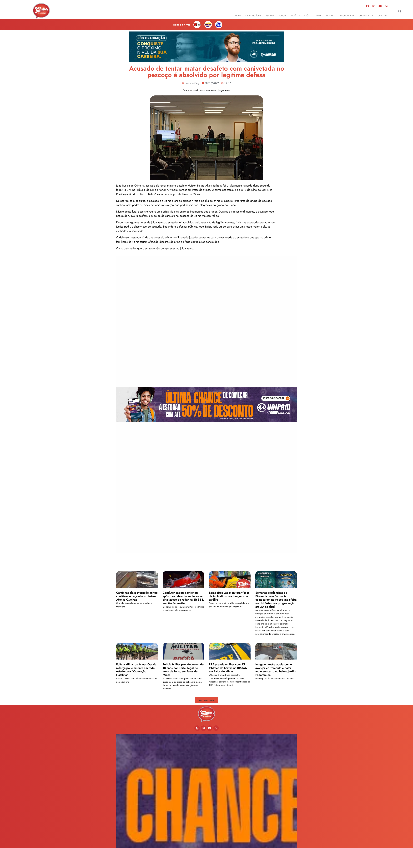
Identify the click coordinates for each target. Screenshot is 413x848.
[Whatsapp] (386, 6)
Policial (282, 15)
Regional (331, 15)
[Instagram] (374, 6)
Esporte (270, 15)
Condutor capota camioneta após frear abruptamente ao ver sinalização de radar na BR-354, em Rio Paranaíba (183, 598)
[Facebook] (367, 6)
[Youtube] (380, 6)
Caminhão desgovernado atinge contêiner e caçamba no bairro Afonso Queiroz (137, 596)
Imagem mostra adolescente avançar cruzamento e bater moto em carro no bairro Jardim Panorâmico (275, 669)
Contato (382, 15)
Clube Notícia (366, 15)
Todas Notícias (253, 15)
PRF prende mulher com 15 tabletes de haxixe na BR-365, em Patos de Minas (228, 667)
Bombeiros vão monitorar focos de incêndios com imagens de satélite (229, 596)
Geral (318, 15)
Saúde (307, 15)
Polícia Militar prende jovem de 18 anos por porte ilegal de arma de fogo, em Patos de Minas (183, 669)
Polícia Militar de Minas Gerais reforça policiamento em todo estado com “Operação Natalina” (136, 669)
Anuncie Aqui (347, 15)
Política (295, 15)
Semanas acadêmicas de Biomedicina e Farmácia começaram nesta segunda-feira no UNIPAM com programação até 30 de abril (276, 600)
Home (238, 15)
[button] (399, 11)
